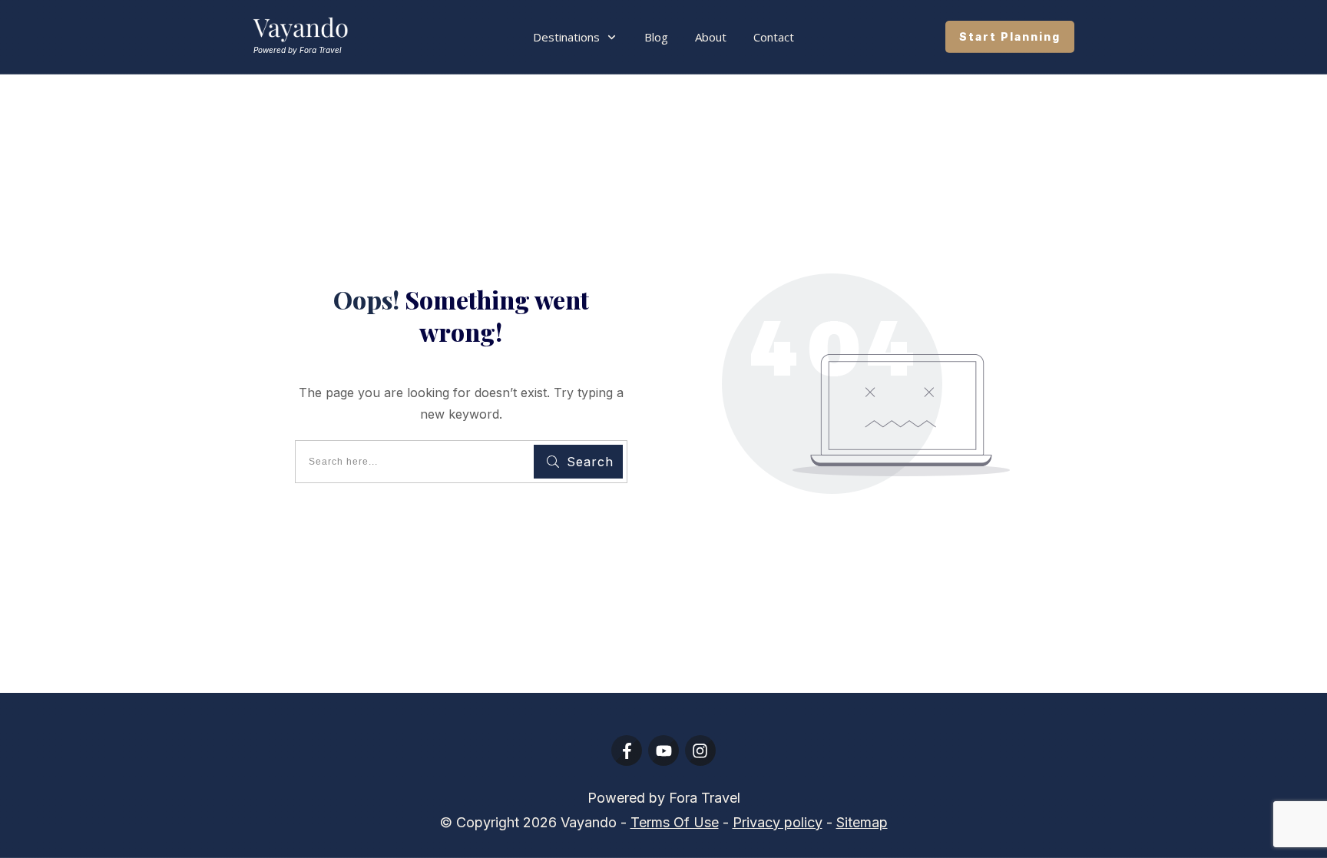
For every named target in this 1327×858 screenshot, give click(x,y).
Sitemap (862, 822)
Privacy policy (777, 822)
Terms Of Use (674, 822)
